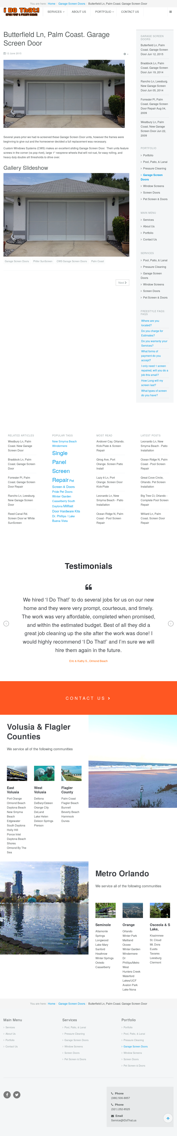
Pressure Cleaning (154, 168)
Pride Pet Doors (62, 491)
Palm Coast (97, 261)
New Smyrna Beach (64, 441)
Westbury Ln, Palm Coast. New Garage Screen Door (153, 126)
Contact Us (130, 12)
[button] (6, 623)
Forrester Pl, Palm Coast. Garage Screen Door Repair (154, 103)
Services (55, 12)
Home (51, 4)
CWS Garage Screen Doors (72, 261)
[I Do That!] (21, 11)
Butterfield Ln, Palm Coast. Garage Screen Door (154, 49)
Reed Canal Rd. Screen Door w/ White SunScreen (21, 518)
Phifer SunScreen (43, 261)
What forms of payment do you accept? (151, 355)
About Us (79, 12)
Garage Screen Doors (71, 4)
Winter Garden (61, 496)
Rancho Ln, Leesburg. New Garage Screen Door (154, 85)
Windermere (59, 446)
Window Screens (153, 186)
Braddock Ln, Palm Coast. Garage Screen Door (154, 67)
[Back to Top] (168, 1118)
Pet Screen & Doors (155, 199)
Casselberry (59, 501)
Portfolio (103, 12)
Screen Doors (151, 192)
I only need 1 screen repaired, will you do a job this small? (154, 370)
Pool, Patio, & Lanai (155, 162)
